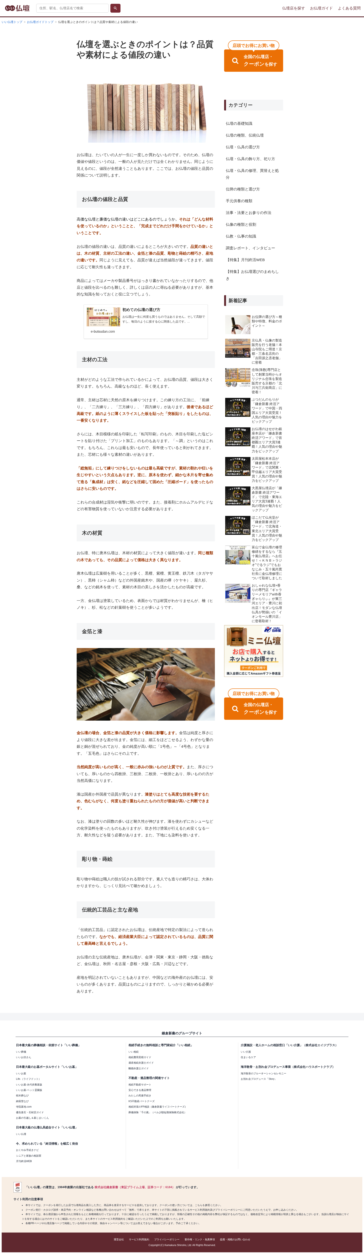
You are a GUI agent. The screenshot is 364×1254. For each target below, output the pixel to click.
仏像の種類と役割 (241, 224)
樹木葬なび (22, 1095)
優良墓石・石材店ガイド (30, 1112)
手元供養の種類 (239, 201)
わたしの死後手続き (139, 1095)
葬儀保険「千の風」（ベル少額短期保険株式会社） (157, 1112)
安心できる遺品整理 (139, 1090)
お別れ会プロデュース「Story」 (259, 1078)
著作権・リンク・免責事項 (200, 1239)
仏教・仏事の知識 (241, 236)
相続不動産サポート (139, 1084)
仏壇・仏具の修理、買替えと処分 (252, 174)
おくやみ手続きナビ (27, 1150)
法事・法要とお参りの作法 (248, 213)
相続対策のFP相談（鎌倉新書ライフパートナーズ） (157, 1106)
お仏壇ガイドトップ (40, 22)
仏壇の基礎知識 (239, 123)
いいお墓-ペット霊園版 (29, 1090)
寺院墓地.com (24, 1106)
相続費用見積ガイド (139, 1057)
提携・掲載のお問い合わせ (235, 1239)
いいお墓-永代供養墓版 (29, 1084)
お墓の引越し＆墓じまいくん (32, 1117)
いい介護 (246, 1051)
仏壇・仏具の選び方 (243, 147)
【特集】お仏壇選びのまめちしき (252, 275)
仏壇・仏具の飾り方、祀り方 (250, 159)
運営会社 (119, 1239)
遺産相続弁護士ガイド (141, 1062)
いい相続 (133, 1051)
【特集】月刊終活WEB (245, 260)
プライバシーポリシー (166, 1239)
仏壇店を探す (293, 8)
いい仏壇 (21, 1134)
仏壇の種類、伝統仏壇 (245, 135)
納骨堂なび (22, 1101)
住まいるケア (248, 1057)
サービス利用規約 (139, 1239)
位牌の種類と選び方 (243, 189)
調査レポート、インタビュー (250, 248)
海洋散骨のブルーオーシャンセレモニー (263, 1073)
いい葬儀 (21, 1051)
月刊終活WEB (24, 1161)
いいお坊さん (23, 1057)
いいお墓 (21, 1073)
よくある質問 (349, 8)
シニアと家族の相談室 (28, 1155)
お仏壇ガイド (321, 8)
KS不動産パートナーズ (141, 1101)
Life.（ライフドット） (28, 1078)
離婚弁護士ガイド (138, 1068)
